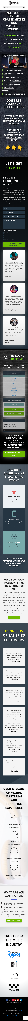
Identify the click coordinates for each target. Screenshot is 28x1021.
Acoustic (14, 388)
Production (9, 237)
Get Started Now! (14, 920)
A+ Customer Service (14, 876)
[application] (14, 430)
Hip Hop (14, 383)
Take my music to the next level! (14, 244)
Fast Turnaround (14, 859)
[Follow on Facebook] (7, 1000)
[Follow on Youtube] (15, 1000)
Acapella (14, 395)
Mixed (14, 409)
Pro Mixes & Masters (14, 824)
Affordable (14, 841)
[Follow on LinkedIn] (21, 1000)
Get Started (14, 617)
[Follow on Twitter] (10, 1000)
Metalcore (14, 380)
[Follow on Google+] (18, 1000)
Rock (14, 385)
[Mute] (20, 430)
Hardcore (14, 392)
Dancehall (14, 390)
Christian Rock (14, 376)
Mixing (6, 233)
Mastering (8, 235)
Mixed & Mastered (14, 414)
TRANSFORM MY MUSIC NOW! (14, 454)
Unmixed (14, 405)
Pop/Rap (14, 378)
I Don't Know (9, 239)
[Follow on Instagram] (13, 1000)
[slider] (22, 430)
